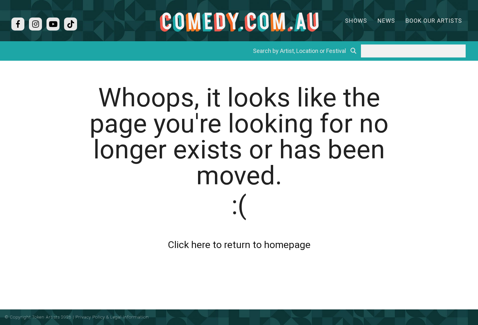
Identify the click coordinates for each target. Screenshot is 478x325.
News (386, 20)
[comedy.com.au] (239, 22)
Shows (356, 20)
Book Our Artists (433, 20)
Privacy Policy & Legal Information (112, 317)
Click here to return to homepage (239, 244)
